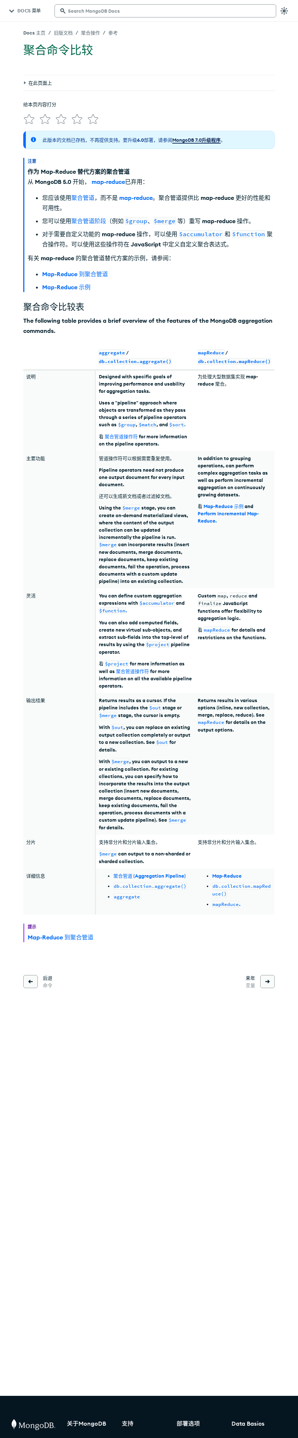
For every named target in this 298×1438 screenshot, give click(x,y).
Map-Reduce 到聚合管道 (75, 274)
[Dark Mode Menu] (284, 11)
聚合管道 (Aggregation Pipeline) (149, 876)
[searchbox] (165, 10)
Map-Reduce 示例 (66, 287)
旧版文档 (63, 33)
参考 (113, 33)
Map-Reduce (227, 876)
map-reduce (108, 181)
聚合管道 (82, 197)
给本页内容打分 (39, 104)
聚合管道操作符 (121, 436)
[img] (29, 119)
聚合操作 (90, 33)
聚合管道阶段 (88, 221)
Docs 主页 (34, 33)
